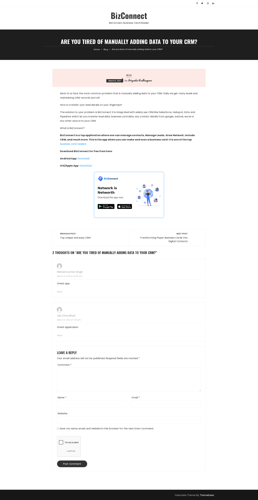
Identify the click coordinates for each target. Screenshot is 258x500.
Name (61, 397)
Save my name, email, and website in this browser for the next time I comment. (107, 428)
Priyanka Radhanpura (140, 80)
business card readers (73, 144)
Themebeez (207, 495)
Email (136, 397)
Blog (129, 75)
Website (62, 413)
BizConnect (129, 15)
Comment (64, 365)
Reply (59, 291)
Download (83, 158)
